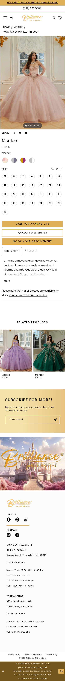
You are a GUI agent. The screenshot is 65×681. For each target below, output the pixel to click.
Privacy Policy (14, 655)
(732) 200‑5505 (16, 562)
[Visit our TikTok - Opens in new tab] (26, 519)
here (44, 678)
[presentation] (16, 351)
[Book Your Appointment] (11, 17)
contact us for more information (28, 295)
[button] (5, 18)
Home (6, 27)
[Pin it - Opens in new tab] (20, 133)
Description (11, 251)
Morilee (18, 27)
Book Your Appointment (32, 241)
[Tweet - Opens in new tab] (14, 133)
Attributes (31, 251)
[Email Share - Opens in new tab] (26, 133)
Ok (61, 671)
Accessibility (51, 655)
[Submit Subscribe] (55, 420)
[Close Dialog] (3, 671)
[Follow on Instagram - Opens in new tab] (17, 519)
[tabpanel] (32, 82)
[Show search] (54, 17)
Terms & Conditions (33, 655)
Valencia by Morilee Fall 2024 (21, 32)
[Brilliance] (32, 18)
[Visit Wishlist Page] (60, 18)
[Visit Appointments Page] (32, 463)
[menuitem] (5, 18)
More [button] (7, 281)
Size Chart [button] (57, 169)
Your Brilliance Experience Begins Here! (32, 3)
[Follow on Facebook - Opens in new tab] (8, 519)
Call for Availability (33, 224)
